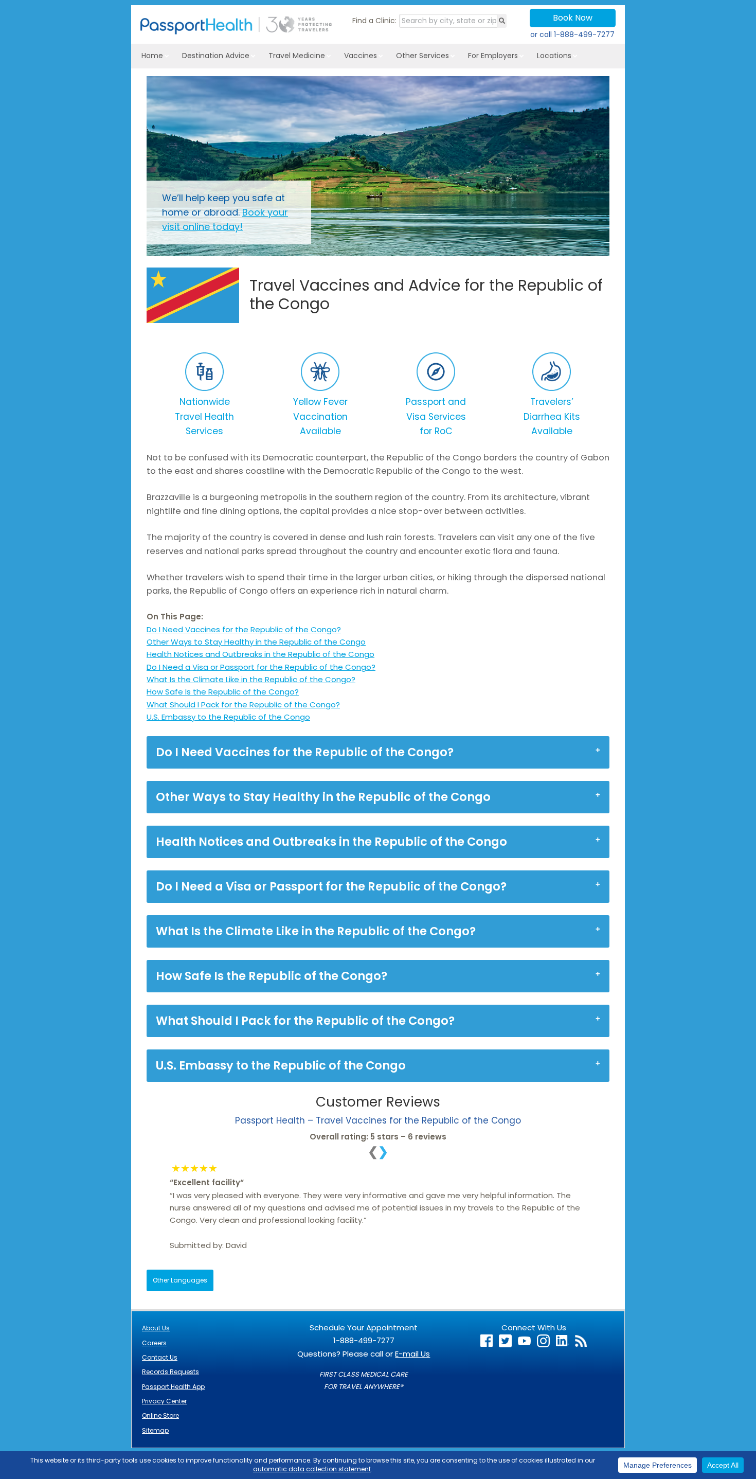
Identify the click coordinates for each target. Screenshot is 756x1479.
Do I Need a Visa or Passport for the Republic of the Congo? (261, 667)
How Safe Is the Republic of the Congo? (223, 691)
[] (502, 21)
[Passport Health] (236, 31)
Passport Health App (173, 1386)
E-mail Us (412, 1353)
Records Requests (170, 1371)
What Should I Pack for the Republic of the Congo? (243, 704)
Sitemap (155, 1430)
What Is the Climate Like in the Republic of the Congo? (251, 679)
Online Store (160, 1415)
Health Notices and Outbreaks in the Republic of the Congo (260, 654)
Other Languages (180, 1280)
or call (572, 34)
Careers (154, 1343)
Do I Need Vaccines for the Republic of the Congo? (244, 629)
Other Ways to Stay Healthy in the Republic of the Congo (256, 641)
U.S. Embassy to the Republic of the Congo (228, 716)
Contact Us (159, 1357)
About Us (156, 1328)
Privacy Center (164, 1401)
